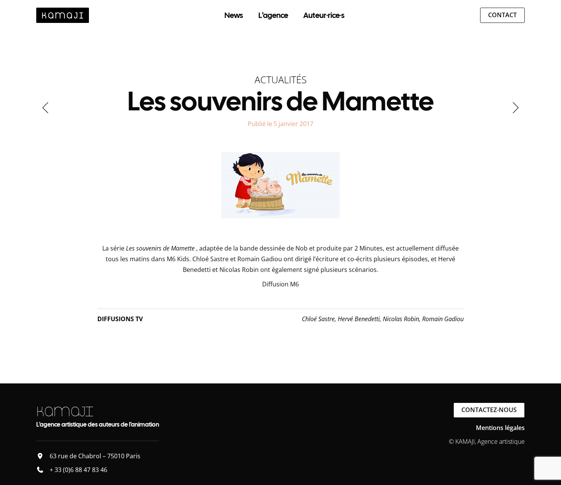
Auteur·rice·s (324, 15)
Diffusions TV (120, 319)
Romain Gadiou (443, 319)
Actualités (281, 79)
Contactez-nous (489, 410)
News (233, 15)
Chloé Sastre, (320, 319)
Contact (502, 15)
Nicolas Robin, (402, 319)
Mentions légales (500, 428)
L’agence (273, 15)
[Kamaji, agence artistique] (62, 15)
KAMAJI (64, 411)
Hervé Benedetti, (360, 319)
